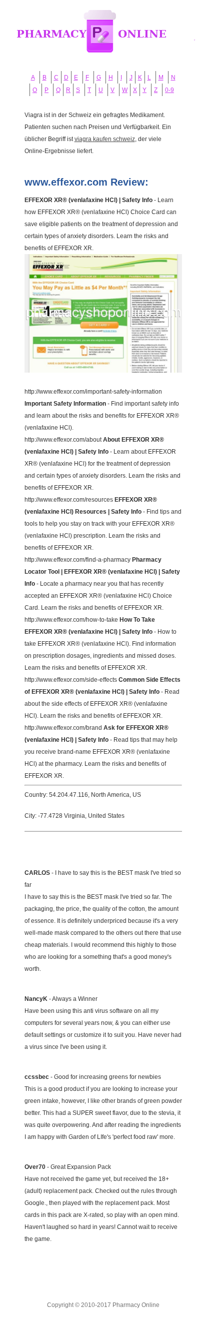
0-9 (169, 90)
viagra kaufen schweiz (104, 139)
